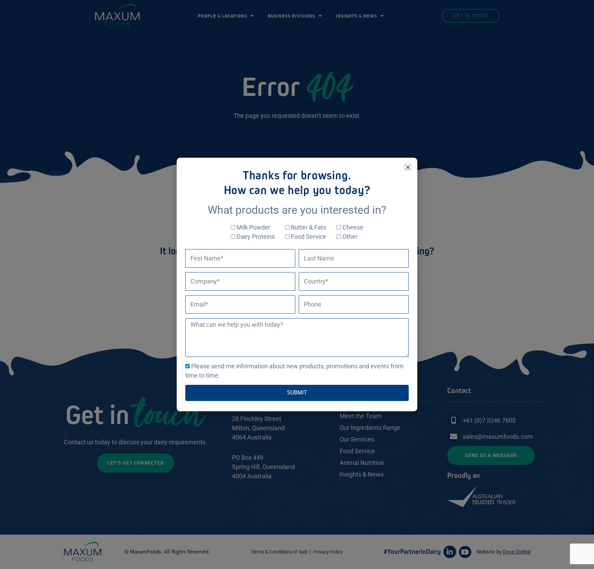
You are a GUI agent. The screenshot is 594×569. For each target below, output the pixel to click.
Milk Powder (253, 227)
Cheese (352, 227)
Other (350, 236)
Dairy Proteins (255, 236)
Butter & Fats (308, 227)
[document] (297, 284)
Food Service (308, 236)
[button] (407, 167)
